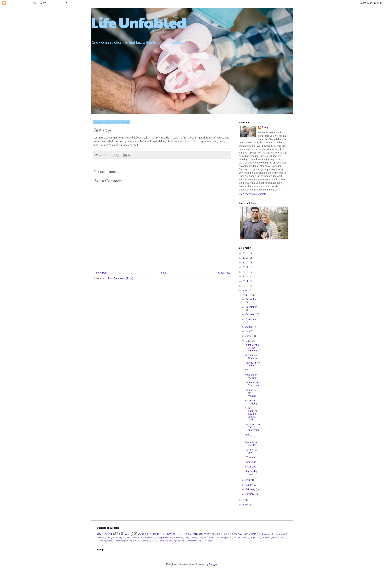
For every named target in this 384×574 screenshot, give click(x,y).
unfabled (266, 537)
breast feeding (194, 541)
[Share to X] (122, 155)
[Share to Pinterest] (129, 155)
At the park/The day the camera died (251, 414)
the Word (251, 534)
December (251, 299)
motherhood (240, 537)
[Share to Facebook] (125, 155)
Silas (125, 533)
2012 (246, 276)
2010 (246, 286)
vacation (147, 537)
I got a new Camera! (251, 356)
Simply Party (190, 533)
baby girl (120, 541)
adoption (104, 533)
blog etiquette (166, 541)
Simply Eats (220, 534)
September (251, 319)
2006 (246, 504)
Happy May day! (251, 472)
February (250, 489)
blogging (180, 541)
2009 (246, 290)
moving (171, 533)
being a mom (133, 541)
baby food (190, 537)
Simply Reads (163, 537)
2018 (246, 253)
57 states (250, 457)
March (249, 484)
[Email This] (114, 155)
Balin (156, 533)
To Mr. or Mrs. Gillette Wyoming (252, 347)
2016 (246, 262)
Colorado (279, 534)
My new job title (251, 451)
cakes (207, 534)
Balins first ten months (250, 393)
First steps (250, 466)
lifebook (208, 541)
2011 (246, 281)
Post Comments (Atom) (120, 278)
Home (162, 272)
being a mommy (115, 537)
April (248, 480)
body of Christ (206, 537)
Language (250, 462)
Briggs (109, 541)
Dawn (100, 537)
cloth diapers (223, 537)
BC (246, 370)
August (249, 326)
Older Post (224, 272)
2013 (246, 272)
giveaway (237, 534)
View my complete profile (252, 194)
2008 (246, 295)
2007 (246, 500)
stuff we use (133, 537)
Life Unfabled (138, 22)
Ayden (142, 533)
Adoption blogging (251, 402)
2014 (246, 267)
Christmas (266, 534)
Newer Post (100, 272)
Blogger (213, 564)
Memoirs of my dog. (251, 376)
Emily (265, 127)
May (248, 340)
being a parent (149, 541)
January (250, 494)
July (247, 331)
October (250, 314)
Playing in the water (252, 364)
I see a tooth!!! (250, 436)
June (248, 336)
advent (177, 537)
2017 (246, 257)
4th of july (279, 537)
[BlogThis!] (118, 155)
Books (100, 541)
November (251, 307)
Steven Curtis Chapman (252, 384)
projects (254, 537)
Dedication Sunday (251, 443)
